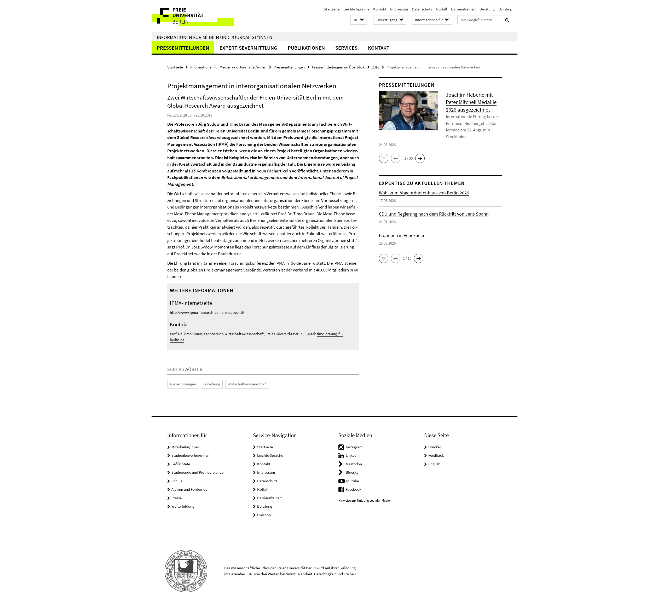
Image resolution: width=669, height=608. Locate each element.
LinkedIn (353, 455)
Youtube (352, 480)
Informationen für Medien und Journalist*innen (214, 37)
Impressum (399, 9)
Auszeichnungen (183, 383)
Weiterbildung (182, 506)
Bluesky (352, 472)
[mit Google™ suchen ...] (507, 20)
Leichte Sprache (356, 9)
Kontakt (379, 9)
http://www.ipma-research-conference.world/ (207, 312)
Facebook (353, 489)
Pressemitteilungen (183, 47)
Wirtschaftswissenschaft (247, 383)
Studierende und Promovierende (197, 472)
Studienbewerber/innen (190, 455)
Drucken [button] (435, 446)
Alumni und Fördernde (189, 489)
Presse (176, 497)
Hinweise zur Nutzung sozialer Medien (364, 500)
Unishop (505, 9)
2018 (375, 67)
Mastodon (354, 463)
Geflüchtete (180, 463)
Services (346, 47)
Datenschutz (422, 9)
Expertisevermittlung (248, 47)
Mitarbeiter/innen (185, 446)
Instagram (354, 446)
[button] (358, 20)
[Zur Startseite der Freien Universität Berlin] (195, 15)
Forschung (211, 383)
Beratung (487, 9)
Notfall (441, 9)
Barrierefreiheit (463, 9)
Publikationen (306, 47)
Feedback (436, 455)
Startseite (331, 9)
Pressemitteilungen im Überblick (338, 67)
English (434, 463)
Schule (176, 480)
